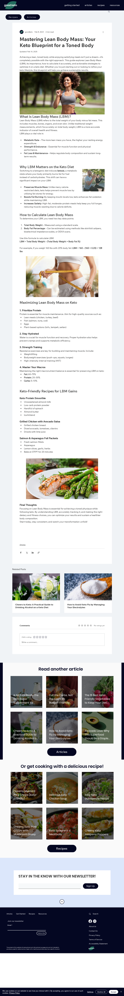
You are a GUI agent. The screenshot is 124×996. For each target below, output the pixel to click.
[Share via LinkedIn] (32, 573)
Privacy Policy (14, 993)
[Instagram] (94, 941)
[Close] (121, 992)
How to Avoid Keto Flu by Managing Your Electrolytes (86, 626)
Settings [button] (90, 992)
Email (9, 945)
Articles (23, 565)
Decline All (101, 992)
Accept (113, 992)
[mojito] (36, 607)
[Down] (62, 922)
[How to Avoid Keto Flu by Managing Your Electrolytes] (88, 607)
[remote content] (62, 540)
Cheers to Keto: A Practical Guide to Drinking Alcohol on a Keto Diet (34, 626)
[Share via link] (38, 573)
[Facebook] (90, 941)
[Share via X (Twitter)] (27, 573)
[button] (109, 11)
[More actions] (103, 31)
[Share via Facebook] (21, 573)
